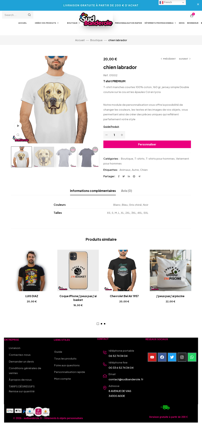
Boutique (72, 23)
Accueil (22, 23)
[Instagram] (182, 357)
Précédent (169, 59)
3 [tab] (104, 323)
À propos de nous (20, 379)
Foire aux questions (67, 365)
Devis (182, 23)
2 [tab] (101, 323)
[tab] (93, 190)
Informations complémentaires (93, 191)
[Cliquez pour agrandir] (18, 135)
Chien (144, 169)
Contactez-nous (20, 354)
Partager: (109, 176)
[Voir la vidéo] (18, 126)
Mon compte (62, 378)
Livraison (14, 348)
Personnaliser (147, 144)
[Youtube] (152, 357)
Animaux (125, 169)
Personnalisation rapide (128, 23)
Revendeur (193, 23)
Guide (58, 351)
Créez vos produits (45, 23)
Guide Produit (111, 126)
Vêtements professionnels (159, 23)
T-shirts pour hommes (160, 158)
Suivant (183, 59)
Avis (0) (126, 191)
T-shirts (139, 158)
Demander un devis (21, 361)
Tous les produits (65, 358)
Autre (135, 169)
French (167, 2)
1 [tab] (98, 324)
